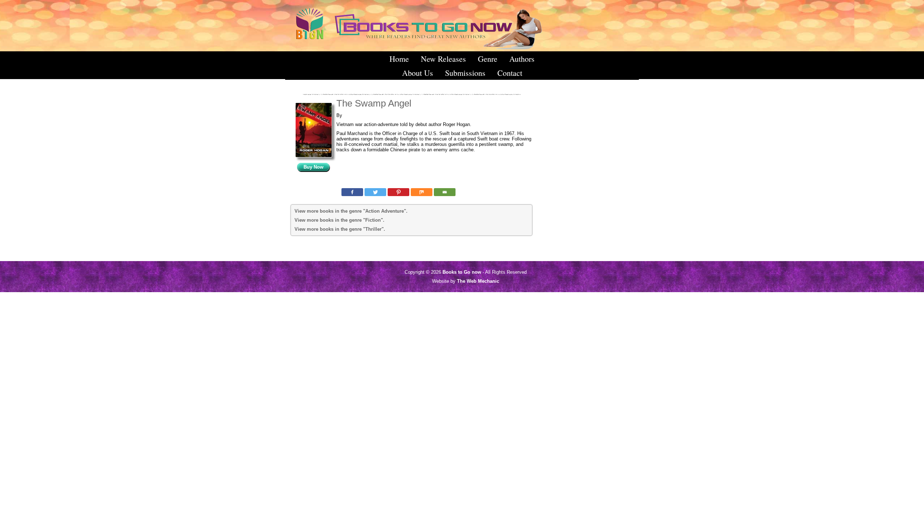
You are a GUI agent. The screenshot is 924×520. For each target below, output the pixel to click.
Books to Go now (462, 272)
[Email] (445, 192)
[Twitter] (375, 192)
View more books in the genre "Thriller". (340, 229)
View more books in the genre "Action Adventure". (351, 211)
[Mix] (421, 192)
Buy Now (313, 167)
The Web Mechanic (478, 281)
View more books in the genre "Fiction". (339, 220)
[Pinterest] (398, 192)
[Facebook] (352, 192)
